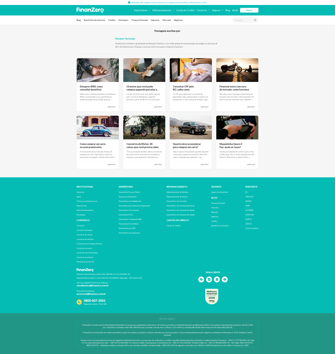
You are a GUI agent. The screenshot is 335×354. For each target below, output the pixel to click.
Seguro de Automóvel (219, 192)
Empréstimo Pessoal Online (129, 192)
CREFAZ (248, 224)
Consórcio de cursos (84, 248)
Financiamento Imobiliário (129, 224)
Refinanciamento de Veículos (177, 192)
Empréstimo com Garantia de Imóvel (181, 206)
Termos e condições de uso (87, 201)
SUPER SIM (249, 215)
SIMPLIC (248, 219)
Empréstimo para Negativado (130, 201)
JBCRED (248, 201)
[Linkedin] (209, 279)
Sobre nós (80, 192)
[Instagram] (217, 279)
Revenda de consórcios (85, 262)
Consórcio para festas (85, 257)
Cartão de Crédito (174, 226)
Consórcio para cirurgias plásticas (89, 244)
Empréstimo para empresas (129, 233)
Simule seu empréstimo (127, 197)
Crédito (111, 20)
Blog (79, 20)
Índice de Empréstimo (85, 210)
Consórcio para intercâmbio (87, 253)
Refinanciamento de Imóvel (177, 197)
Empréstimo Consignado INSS (130, 219)
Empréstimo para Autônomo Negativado (134, 206)
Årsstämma (81, 215)
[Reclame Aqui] (211, 296)
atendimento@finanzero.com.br (93, 285)
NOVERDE (249, 210)
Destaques (123, 20)
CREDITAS (249, 197)
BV (246, 192)
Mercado (167, 20)
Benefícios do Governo (94, 20)
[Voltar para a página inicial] (90, 10)
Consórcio (80, 226)
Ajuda (79, 197)
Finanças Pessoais (140, 20)
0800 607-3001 (95, 300)
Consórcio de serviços (85, 239)
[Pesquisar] (255, 20)
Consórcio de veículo (85, 235)
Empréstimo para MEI (127, 228)
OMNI (247, 206)
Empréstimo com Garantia (129, 210)
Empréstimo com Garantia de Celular (181, 215)
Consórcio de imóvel (84, 230)
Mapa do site (82, 206)
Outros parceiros (251, 228)
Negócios (178, 20)
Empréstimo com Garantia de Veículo (181, 210)
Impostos (155, 20)
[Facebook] (201, 279)
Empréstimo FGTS (126, 215)
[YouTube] (225, 279)
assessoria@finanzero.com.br (91, 294)
